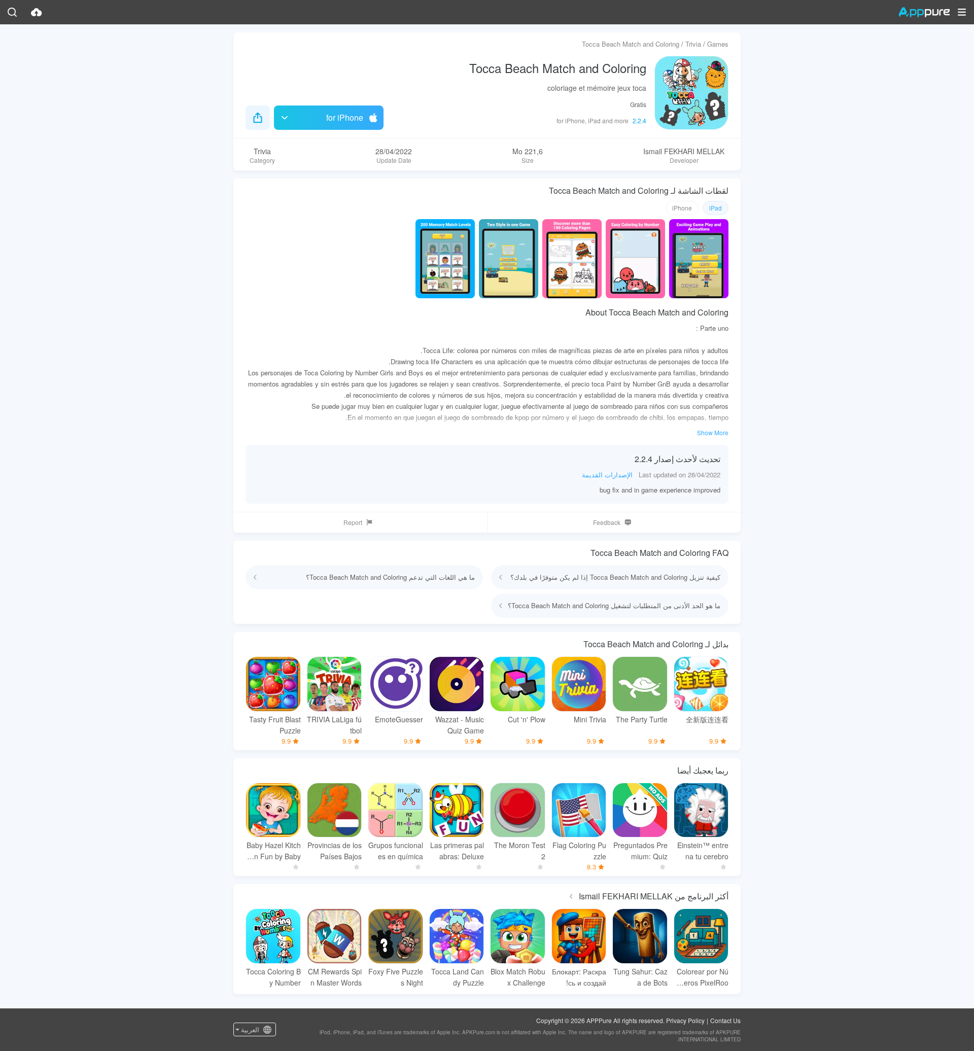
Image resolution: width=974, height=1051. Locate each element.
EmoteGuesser (399, 719)
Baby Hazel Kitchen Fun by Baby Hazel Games (274, 851)
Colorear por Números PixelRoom (702, 977)
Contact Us (725, 1020)
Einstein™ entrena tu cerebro (702, 850)
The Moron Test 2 (519, 850)
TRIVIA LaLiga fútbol (334, 724)
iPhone (682, 207)
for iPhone (344, 117)
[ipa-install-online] (36, 12)
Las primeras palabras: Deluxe (457, 850)
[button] (962, 12)
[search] (12, 12)
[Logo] (924, 12)
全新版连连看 (707, 719)
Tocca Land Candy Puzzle (457, 977)
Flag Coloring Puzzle (579, 850)
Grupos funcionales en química (395, 850)
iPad (715, 207)
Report (352, 522)
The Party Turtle (642, 719)
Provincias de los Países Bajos (334, 850)
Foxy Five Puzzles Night (395, 977)
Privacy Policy (685, 1020)
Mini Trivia (590, 719)
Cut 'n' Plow (526, 719)
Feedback (606, 522)
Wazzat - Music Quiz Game (459, 724)
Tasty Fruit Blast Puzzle (275, 724)
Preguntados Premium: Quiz (640, 850)
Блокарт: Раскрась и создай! (579, 977)
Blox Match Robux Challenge (518, 977)
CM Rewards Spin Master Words (335, 977)
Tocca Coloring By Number (273, 977)
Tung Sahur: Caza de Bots (640, 977)
